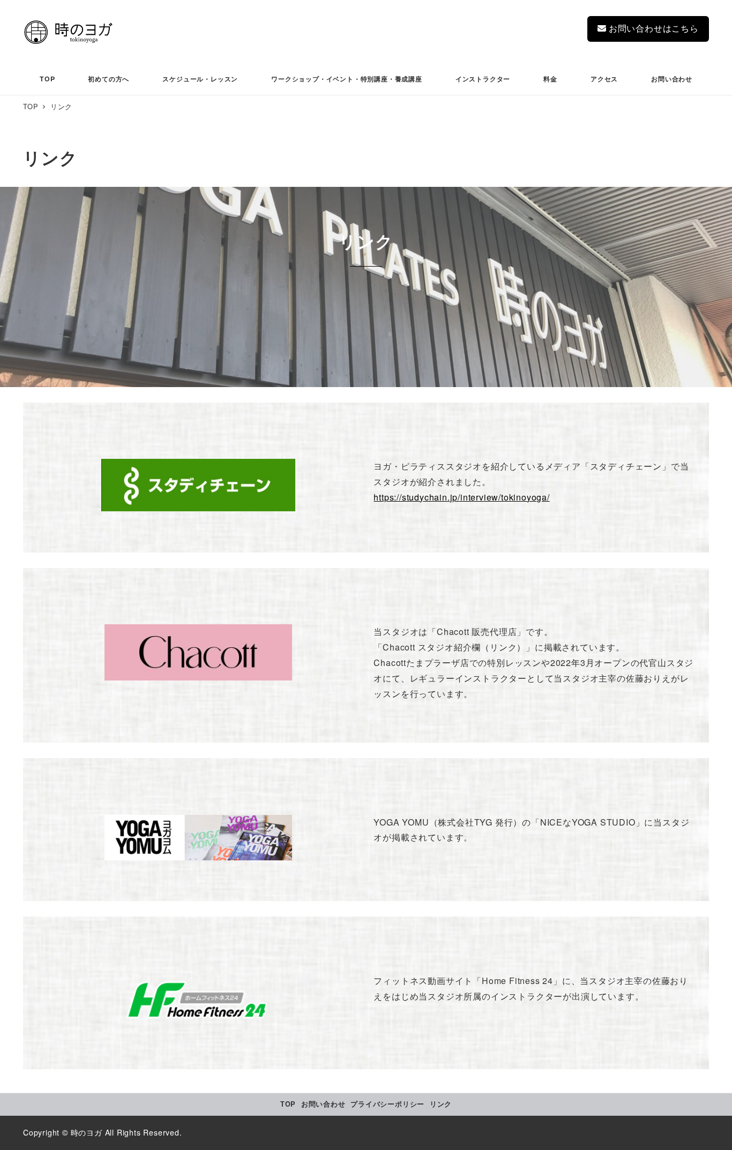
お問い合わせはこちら (652, 28)
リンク (441, 1104)
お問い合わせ (323, 1104)
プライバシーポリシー (387, 1104)
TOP (288, 1104)
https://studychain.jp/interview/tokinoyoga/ (461, 497)
